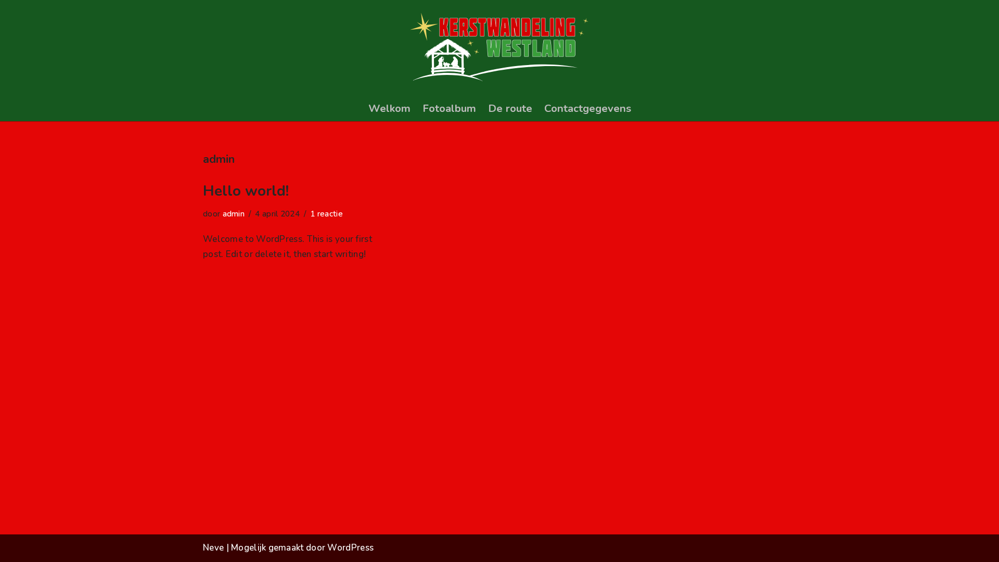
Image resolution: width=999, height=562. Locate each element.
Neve (213, 548)
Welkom (389, 108)
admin (234, 214)
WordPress (350, 548)
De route (510, 108)
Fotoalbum (449, 108)
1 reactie (326, 214)
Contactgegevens (587, 108)
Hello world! (246, 191)
